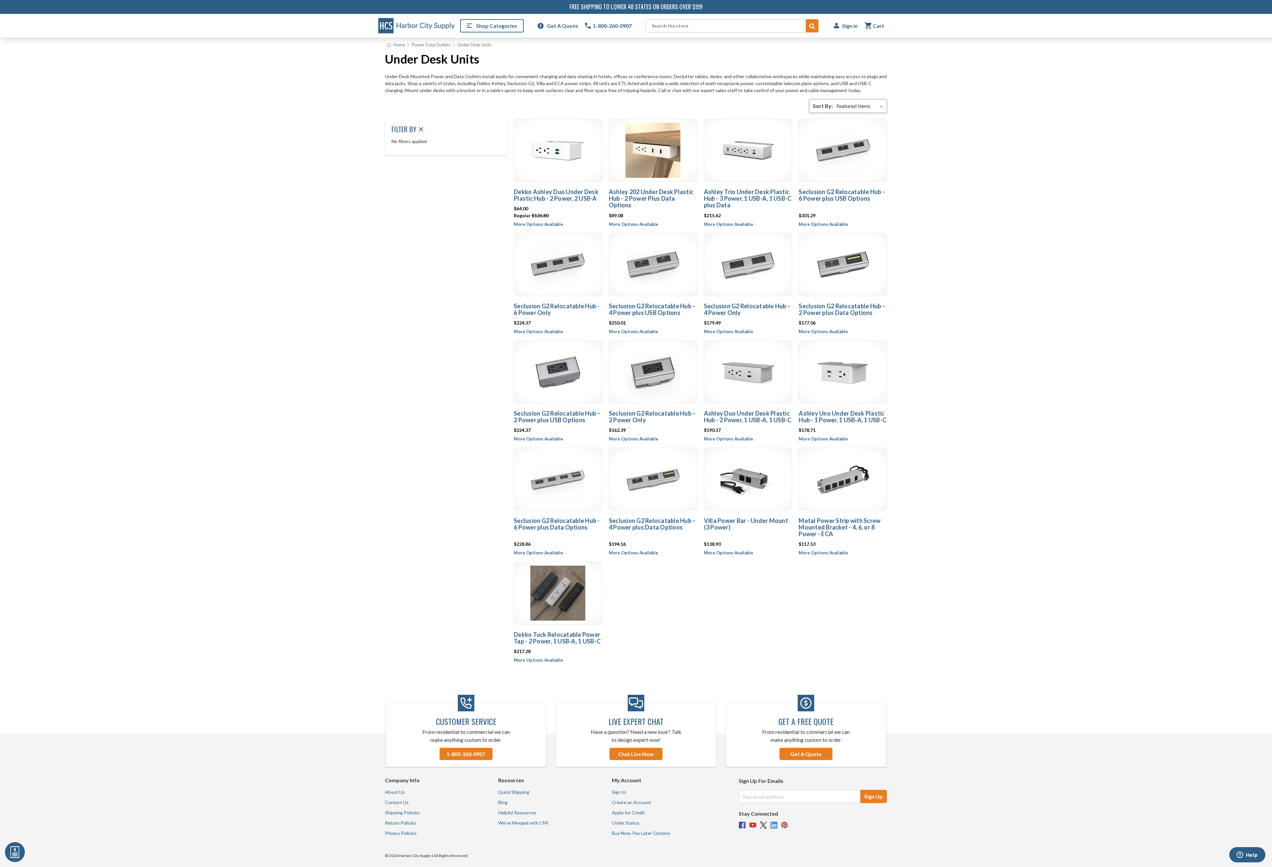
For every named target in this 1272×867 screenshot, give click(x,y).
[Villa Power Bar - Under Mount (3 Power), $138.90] (748, 479)
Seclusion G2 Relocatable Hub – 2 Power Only (652, 417)
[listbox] (861, 106)
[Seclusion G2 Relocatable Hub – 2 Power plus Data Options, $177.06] (843, 264)
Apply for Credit (628, 812)
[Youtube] (752, 825)
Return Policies (400, 823)
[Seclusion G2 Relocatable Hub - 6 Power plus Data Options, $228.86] (558, 479)
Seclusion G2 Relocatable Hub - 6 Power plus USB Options (842, 195)
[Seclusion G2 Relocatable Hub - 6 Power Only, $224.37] (558, 264)
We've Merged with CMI (523, 823)
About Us (395, 792)
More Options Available (538, 224)
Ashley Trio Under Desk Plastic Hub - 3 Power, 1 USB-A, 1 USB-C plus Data (748, 198)
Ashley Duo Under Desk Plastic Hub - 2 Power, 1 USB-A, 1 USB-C (748, 417)
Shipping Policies (402, 812)
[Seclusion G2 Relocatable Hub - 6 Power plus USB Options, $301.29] (843, 150)
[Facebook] (742, 825)
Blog (502, 802)
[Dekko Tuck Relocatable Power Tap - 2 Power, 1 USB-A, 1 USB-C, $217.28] (558, 593)
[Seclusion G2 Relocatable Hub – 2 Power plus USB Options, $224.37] (558, 372)
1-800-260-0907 (466, 754)
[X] (763, 825)
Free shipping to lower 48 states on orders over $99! (636, 6)
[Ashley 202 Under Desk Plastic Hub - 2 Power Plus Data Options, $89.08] (653, 150)
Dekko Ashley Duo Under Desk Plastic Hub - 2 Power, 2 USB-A (556, 195)
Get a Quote (806, 754)
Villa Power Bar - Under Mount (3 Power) (746, 524)
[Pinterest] (784, 825)
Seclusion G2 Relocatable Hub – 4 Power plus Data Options (652, 524)
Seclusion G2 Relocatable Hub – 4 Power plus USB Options (652, 309)
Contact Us (397, 802)
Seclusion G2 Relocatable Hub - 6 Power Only (557, 309)
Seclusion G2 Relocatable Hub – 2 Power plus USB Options (557, 417)
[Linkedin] (773, 825)
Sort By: (823, 106)
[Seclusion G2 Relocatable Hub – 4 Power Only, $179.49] (748, 264)
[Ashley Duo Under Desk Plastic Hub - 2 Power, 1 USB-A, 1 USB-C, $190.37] (748, 372)
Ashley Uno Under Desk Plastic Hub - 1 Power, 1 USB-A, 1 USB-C (842, 417)
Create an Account (631, 802)
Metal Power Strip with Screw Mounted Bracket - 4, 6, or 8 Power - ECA (839, 527)
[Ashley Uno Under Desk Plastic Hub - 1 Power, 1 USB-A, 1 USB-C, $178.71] (843, 372)
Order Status (625, 823)
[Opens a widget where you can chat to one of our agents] (1247, 855)
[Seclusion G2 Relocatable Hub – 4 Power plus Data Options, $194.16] (653, 479)
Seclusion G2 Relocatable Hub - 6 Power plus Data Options (557, 524)
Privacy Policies (401, 833)
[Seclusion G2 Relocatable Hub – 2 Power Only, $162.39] (653, 372)
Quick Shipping (513, 792)
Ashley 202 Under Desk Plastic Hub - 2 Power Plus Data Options (651, 198)
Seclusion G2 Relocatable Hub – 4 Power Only (747, 309)
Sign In (619, 792)
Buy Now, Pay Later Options (641, 833)
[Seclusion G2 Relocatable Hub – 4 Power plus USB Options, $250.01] (653, 264)
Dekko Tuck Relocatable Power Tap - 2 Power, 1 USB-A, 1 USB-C (557, 638)
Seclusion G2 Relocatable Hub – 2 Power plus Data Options (842, 309)
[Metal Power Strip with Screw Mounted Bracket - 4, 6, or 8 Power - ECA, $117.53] (843, 479)
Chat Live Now (636, 754)
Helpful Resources (517, 812)
